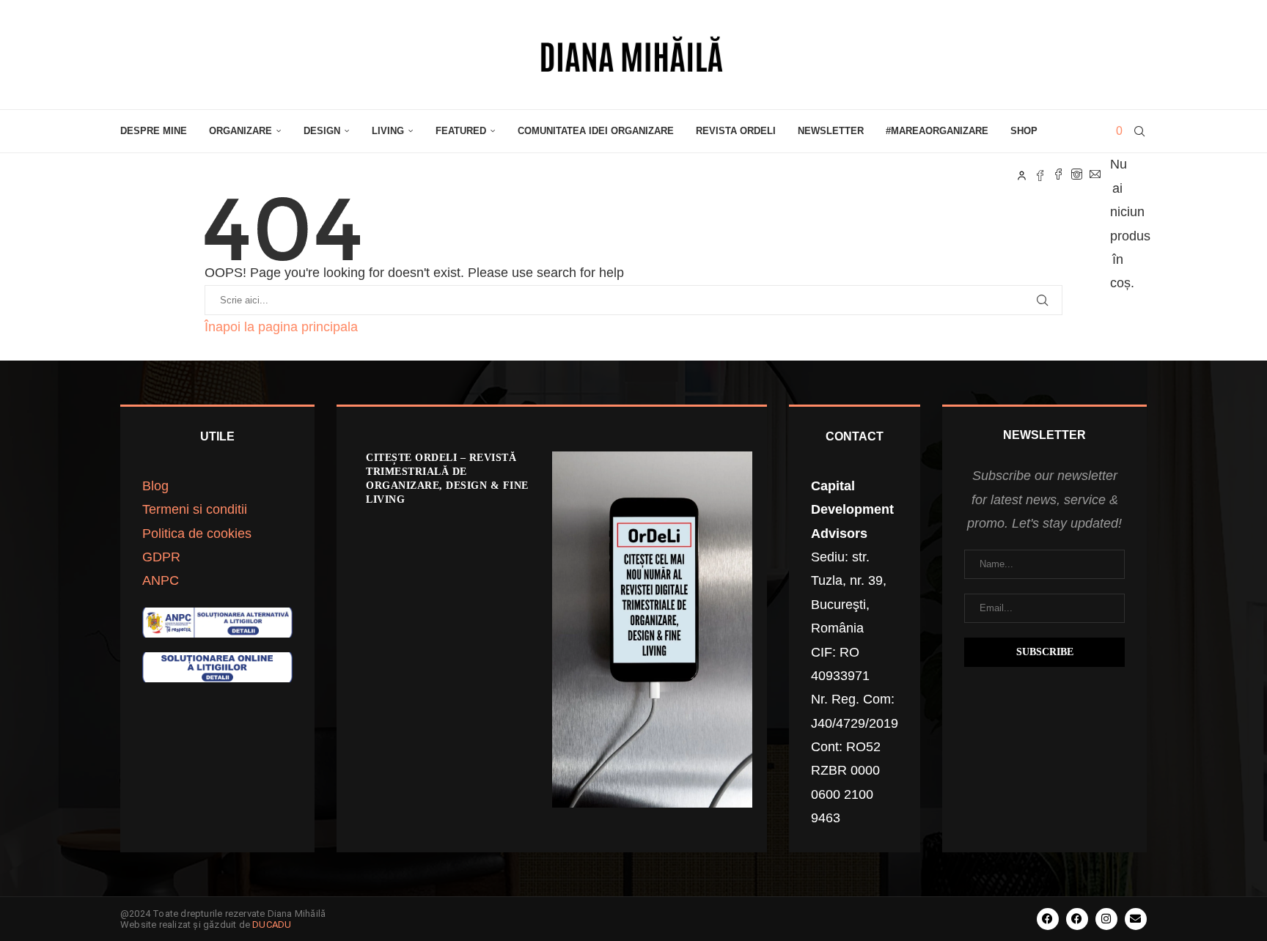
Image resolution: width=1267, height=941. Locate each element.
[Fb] (1040, 174)
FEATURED (461, 130)
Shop (1024, 130)
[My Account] (1021, 174)
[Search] (1139, 131)
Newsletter (831, 130)
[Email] (1095, 174)
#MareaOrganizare (937, 130)
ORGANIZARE (240, 130)
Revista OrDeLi (736, 130)
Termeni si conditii (194, 509)
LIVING (388, 130)
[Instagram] (1076, 174)
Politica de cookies (196, 533)
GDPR (161, 557)
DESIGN (322, 130)
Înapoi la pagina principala (281, 327)
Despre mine (153, 130)
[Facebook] (1058, 174)
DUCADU (271, 924)
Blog (155, 486)
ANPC (160, 580)
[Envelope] (1136, 919)
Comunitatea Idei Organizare (596, 130)
